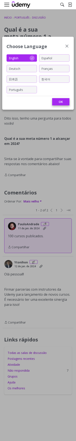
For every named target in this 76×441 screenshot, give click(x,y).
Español (46, 58)
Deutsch (14, 68)
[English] (21, 4)
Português (16, 90)
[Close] (66, 46)
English (13, 58)
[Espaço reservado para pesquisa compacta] (62, 4)
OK (61, 102)
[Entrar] (70, 4)
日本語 (13, 79)
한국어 (45, 79)
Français (47, 68)
